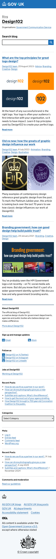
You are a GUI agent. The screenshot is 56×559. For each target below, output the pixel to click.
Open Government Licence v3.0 (19, 526)
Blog (5, 16)
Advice (38, 66)
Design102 (12, 21)
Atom (34, 340)
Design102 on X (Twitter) (16, 354)
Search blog (9, 36)
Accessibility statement (15, 512)
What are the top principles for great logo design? (25, 59)
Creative (6, 69)
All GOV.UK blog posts (36, 504)
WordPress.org (12, 443)
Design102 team (9, 66)
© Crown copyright (28, 551)
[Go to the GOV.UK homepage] (13, 4)
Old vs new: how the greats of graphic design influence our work (26, 142)
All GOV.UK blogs (11, 504)
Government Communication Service (33, 27)
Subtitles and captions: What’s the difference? (26, 395)
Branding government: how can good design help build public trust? (25, 229)
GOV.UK (6, 508)
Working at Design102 (12, 373)
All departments (23, 508)
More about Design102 (13, 326)
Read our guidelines (11, 484)
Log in (7, 435)
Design (14, 69)
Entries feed (10, 437)
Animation (36, 149)
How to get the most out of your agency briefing (27, 398)
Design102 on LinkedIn (16, 360)
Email (8, 340)
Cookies (35, 512)
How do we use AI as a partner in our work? (24, 387)
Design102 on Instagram (16, 357)
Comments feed (12, 440)
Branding (47, 66)
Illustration (23, 152)
